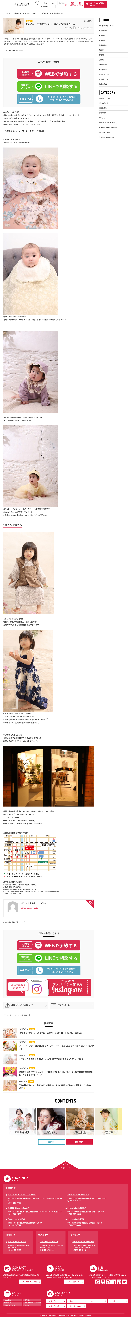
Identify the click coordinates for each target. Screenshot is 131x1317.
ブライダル (37, 3)
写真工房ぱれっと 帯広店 (49, 1242)
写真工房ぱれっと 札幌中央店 (78, 1194)
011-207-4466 (15, 1203)
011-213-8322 (15, 1225)
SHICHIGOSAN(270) (106, 137)
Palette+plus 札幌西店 (16, 1219)
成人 (45, 3)
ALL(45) (102, 117)
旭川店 (101, 50)
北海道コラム (103, 79)
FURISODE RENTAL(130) (108, 127)
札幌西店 (102, 35)
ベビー (53, 3)
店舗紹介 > (52, 1142)
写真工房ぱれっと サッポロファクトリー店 (22, 1194)
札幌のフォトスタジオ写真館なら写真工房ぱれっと (64, 1315)
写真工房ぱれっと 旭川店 (17, 1242)
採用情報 (80, 5)
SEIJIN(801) (103, 103)
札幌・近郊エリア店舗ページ (22, 1005)
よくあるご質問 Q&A (73, 1282)
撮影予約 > (79, 1142)
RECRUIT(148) (104, 132)
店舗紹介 (72, 5)
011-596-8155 (75, 1201)
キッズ (113, 1301)
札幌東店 (102, 40)
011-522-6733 (15, 1214)
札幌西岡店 (103, 45)
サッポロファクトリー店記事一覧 (19, 1015)
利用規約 (27, 1305)
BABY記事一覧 (64, 1005)
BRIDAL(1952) (104, 98)
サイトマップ (9, 1302)
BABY (28, 13)
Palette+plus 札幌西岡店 (76, 1208)
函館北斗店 (103, 64)
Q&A (65, 5)
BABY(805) (103, 113)
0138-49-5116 (80, 1250)
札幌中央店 (103, 30)
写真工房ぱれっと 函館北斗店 (83, 1242)
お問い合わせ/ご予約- (29, 1282)
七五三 (61, 3)
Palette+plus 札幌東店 (76, 1219)
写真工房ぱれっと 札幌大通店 (18, 1208)
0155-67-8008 (47, 1250)
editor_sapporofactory (84, 28)
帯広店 (101, 55)
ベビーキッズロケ (75, 1306)
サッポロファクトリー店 (18, 13)
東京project (103, 69)
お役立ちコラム (104, 74)
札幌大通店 (103, 84)
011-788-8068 (75, 1225)
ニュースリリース (10, 1305)
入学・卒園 (44, 6)
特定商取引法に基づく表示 (33, 1302)
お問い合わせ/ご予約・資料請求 (97, 4)
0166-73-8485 (15, 1250)
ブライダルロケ (54, 1306)
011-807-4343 (75, 1214)
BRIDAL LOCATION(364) (108, 122)
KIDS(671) (103, 108)
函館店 (101, 60)
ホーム (8, 13)
